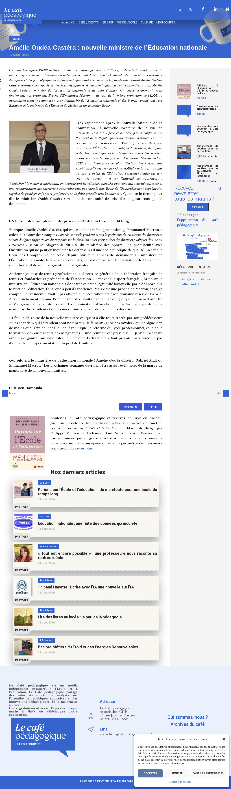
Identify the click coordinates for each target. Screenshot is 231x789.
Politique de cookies (180, 782)
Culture (147, 22)
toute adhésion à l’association (110, 423)
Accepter (150, 773)
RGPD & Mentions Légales (104, 781)
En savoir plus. (81, 448)
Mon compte (165, 22)
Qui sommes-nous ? (187, 717)
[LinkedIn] (215, 9)
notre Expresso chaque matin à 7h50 (43, 710)
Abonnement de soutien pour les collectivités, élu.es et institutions (207, 171)
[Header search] (180, 9)
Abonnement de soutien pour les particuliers (207, 149)
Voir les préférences (208, 773)
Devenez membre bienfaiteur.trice (207, 107)
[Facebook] (203, 9)
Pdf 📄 (153, 407)
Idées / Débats (88, 22)
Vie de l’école (127, 22)
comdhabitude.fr (189, 284)
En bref (108, 22)
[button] (224, 739)
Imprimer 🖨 (130, 407)
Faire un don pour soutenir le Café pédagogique (207, 129)
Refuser (177, 773)
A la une (68, 22)
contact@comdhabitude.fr (195, 279)
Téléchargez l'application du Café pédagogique (197, 220)
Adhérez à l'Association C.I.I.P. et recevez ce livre (207, 89)
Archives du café (188, 724)
